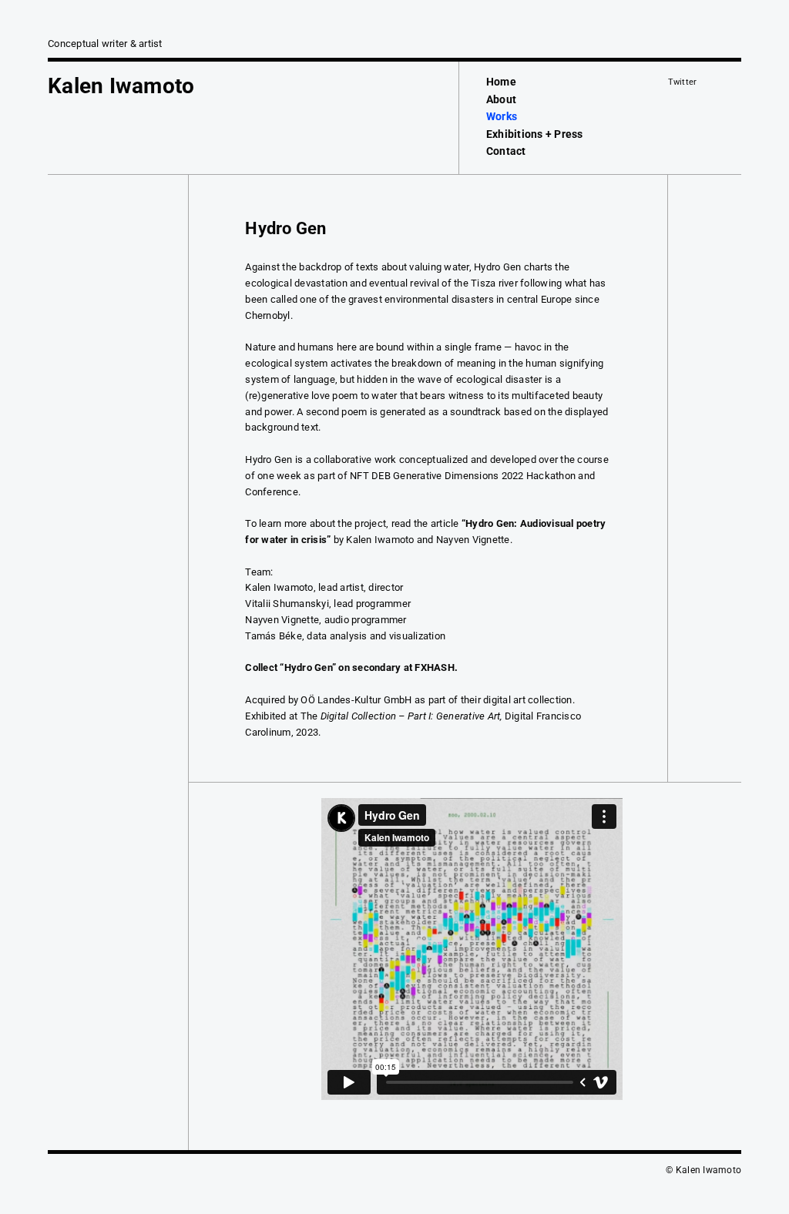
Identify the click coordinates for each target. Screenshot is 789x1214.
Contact (506, 151)
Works (501, 116)
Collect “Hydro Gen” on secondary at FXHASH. (351, 667)
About (501, 99)
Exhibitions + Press (534, 134)
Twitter (682, 82)
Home (501, 81)
